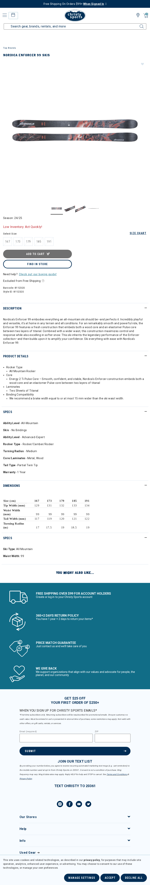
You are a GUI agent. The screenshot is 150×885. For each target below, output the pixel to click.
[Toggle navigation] (4, 15)
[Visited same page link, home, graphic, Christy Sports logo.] (75, 15)
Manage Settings (81, 877)
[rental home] (13, 15)
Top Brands (9, 48)
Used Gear (28, 852)
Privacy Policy (26, 779)
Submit (30, 751)
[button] (142, 64)
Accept (110, 877)
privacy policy (92, 860)
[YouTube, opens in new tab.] (79, 804)
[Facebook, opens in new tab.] (69, 804)
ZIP (96, 731)
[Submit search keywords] (137, 24)
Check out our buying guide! (38, 274)
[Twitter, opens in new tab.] (88, 804)
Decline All (134, 877)
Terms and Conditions (117, 774)
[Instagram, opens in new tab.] (60, 804)
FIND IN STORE (37, 264)
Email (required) (28, 731)
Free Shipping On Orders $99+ (74, 3)
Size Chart (138, 233)
